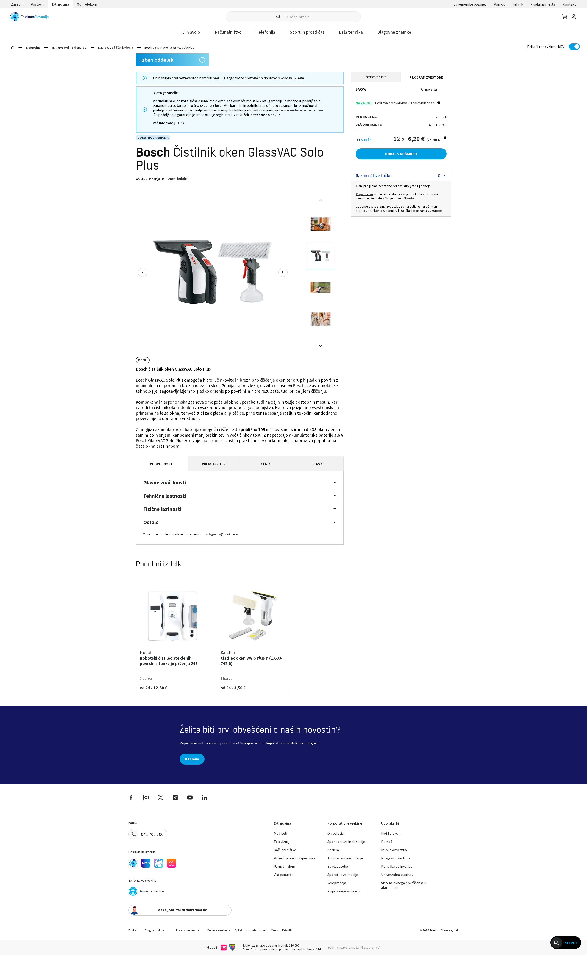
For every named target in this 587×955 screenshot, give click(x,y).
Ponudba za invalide (396, 866)
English (132, 930)
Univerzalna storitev (397, 874)
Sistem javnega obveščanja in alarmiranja (404, 885)
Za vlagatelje (337, 866)
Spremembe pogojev (470, 4)
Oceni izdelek (177, 178)
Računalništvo (228, 32)
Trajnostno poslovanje (345, 858)
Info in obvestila (394, 850)
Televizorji (282, 841)
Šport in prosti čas (307, 32)
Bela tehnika (351, 32)
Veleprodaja (336, 883)
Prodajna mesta (542, 4)
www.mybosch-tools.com (302, 110)
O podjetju (335, 833)
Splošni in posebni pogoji (251, 930)
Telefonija (265, 32)
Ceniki (275, 930)
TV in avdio (190, 32)
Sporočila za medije (342, 874)
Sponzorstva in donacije (346, 841)
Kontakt (569, 4)
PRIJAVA (192, 759)
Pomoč (499, 4)
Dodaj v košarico (401, 153)
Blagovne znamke (394, 32)
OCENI (142, 360)
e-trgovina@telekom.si (222, 534)
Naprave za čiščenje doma (115, 48)
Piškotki (287, 930)
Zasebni (17, 4)
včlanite (408, 198)
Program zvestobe (395, 858)
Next (283, 272)
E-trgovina (60, 4)
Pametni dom (284, 866)
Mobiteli (280, 833)
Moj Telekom (87, 4)
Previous (142, 272)
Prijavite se (364, 194)
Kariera (333, 850)
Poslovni (37, 4)
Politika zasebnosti (219, 930)
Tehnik (517, 4)
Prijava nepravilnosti (343, 891)
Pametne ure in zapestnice (295, 858)
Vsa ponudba (284, 874)
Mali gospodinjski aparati (69, 48)
